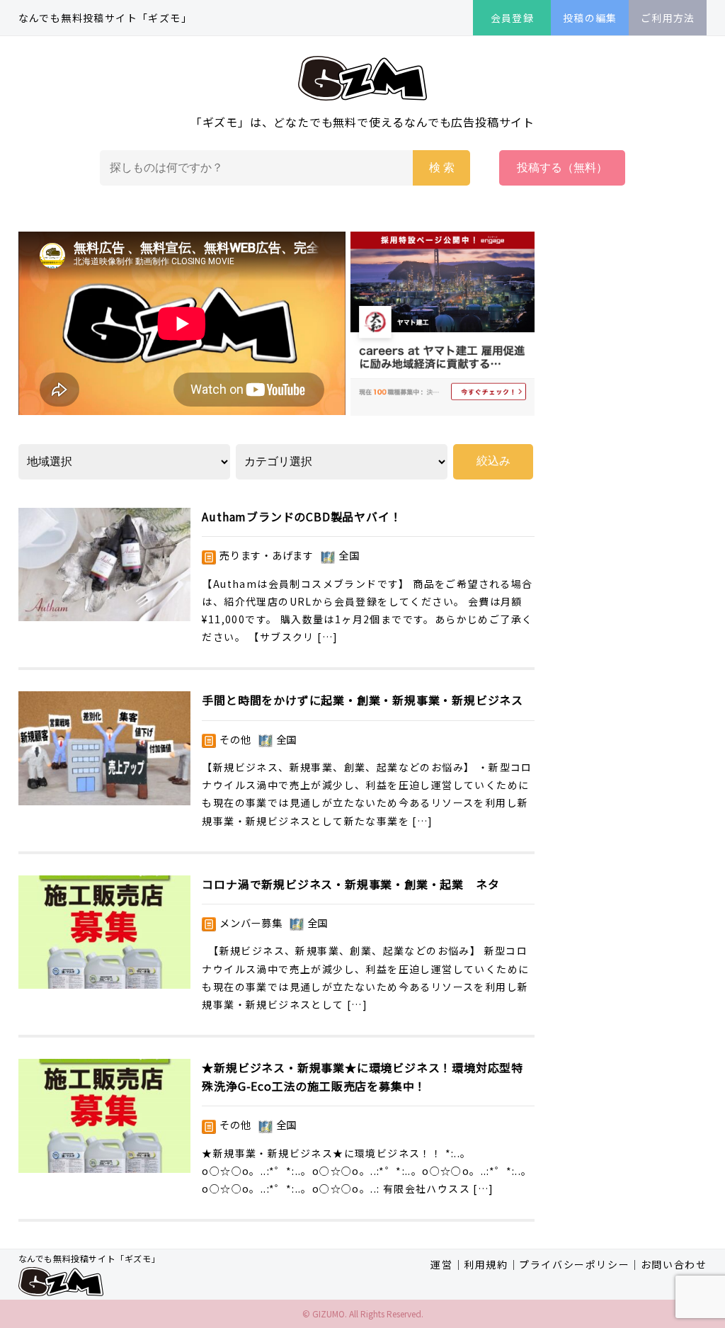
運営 (441, 1264)
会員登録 (513, 18)
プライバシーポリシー (574, 1264)
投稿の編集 (590, 18)
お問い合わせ (674, 1264)
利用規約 (486, 1264)
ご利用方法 (668, 18)
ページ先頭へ (644, 1246)
